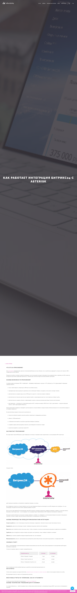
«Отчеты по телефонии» (31, 581)
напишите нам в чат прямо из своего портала (36, 572)
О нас (39, 3)
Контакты (63, 3)
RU (73, 3)
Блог (59, 3)
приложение (11, 370)
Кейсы (43, 3)
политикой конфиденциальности (40, 591)
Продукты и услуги (51, 3)
